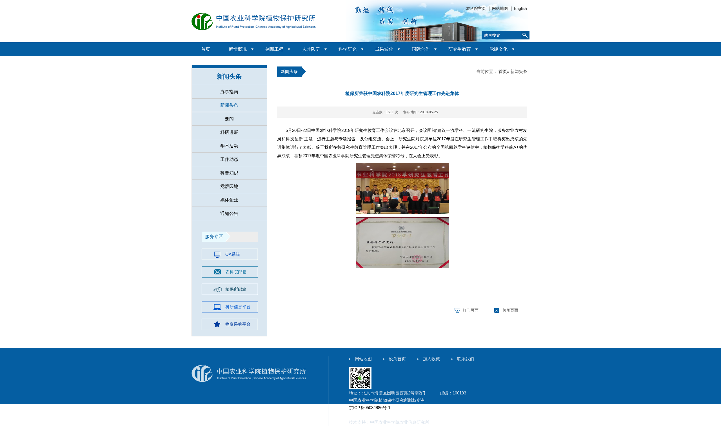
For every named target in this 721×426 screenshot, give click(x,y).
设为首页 (397, 358)
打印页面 (471, 310)
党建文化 (498, 49)
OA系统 (232, 254)
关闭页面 (510, 310)
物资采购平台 (238, 324)
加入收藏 (431, 358)
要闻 (229, 118)
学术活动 (229, 145)
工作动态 (229, 159)
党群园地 (229, 186)
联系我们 (465, 358)
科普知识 (229, 172)
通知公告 (229, 213)
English (520, 8)
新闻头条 (229, 105)
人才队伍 (311, 49)
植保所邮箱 (235, 289)
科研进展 (229, 132)
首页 (205, 49)
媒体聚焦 (229, 200)
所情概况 (238, 49)
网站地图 (500, 8)
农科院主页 (476, 8)
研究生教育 (459, 49)
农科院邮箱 (235, 271)
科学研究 (348, 49)
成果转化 (384, 49)
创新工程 (274, 49)
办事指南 (229, 91)
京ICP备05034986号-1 (369, 407)
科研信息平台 (238, 306)
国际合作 (421, 49)
